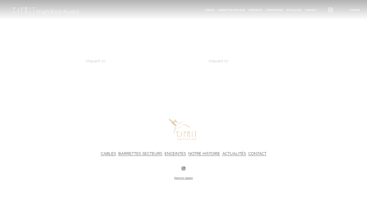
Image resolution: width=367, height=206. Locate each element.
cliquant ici (96, 61)
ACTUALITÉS (294, 10)
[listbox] (352, 10)
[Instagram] (330, 10)
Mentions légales (183, 178)
